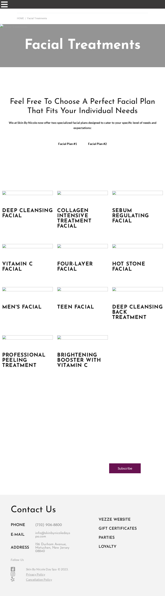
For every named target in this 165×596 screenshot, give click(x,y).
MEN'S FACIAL (22, 307)
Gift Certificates (118, 529)
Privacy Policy (35, 574)
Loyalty (107, 547)
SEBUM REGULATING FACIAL (130, 216)
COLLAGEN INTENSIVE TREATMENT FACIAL (74, 218)
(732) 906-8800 (48, 525)
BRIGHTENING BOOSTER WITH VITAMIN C (79, 360)
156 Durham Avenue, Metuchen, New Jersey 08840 (52, 548)
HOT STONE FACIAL (128, 267)
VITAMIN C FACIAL (17, 267)
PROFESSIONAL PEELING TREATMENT (24, 360)
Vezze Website (115, 520)
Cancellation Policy (39, 579)
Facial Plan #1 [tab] (67, 144)
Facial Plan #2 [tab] (97, 144)
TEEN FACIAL (75, 307)
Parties (107, 538)
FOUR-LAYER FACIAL (75, 267)
